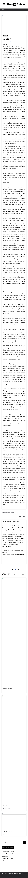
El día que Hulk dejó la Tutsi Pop (9, 853)
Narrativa (5, 35)
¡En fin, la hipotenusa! (6, 861)
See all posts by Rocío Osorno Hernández (13, 554)
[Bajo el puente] (14, 578)
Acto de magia (5, 856)
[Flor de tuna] (14, 696)
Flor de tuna (7, 806)
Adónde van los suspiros (7, 858)
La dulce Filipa (21, 516)
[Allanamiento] (14, 814)
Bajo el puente (7, 688)
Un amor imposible (8, 512)
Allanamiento (7, 831)
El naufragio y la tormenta (8, 851)
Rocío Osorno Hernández (17, 42)
